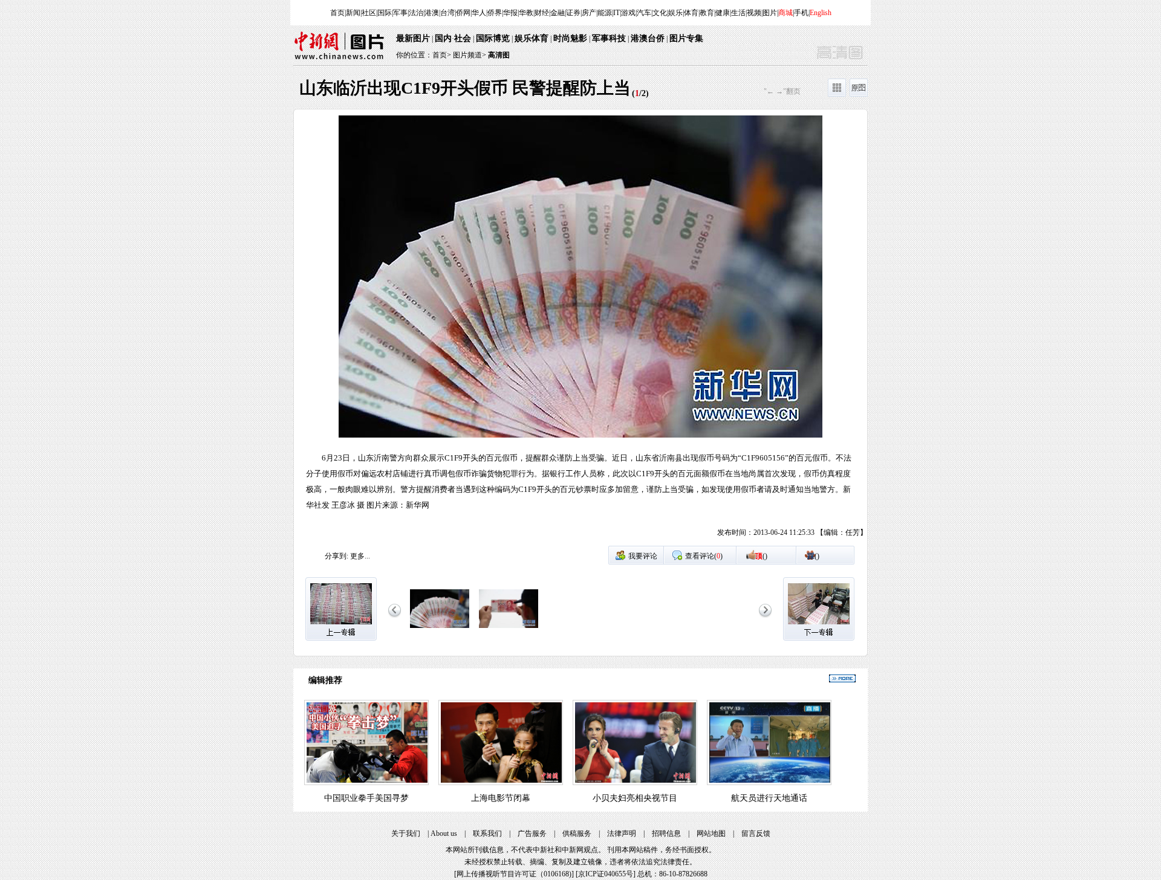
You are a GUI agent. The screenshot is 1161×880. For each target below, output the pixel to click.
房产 (589, 12)
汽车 (644, 12)
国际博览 (493, 38)
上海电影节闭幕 (500, 798)
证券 (573, 12)
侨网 (463, 12)
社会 (462, 38)
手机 (801, 12)
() (761, 556)
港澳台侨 (648, 38)
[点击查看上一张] (437, 330)
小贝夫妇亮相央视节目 (635, 798)
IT (616, 12)
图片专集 (686, 38)
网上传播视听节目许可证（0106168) (514, 874)
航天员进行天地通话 (769, 798)
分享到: (336, 556)
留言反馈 (755, 833)
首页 (337, 12)
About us (444, 833)
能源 (604, 12)
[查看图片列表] (837, 94)
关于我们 (405, 833)
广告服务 (532, 833)
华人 (479, 12)
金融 (557, 12)
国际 (384, 12)
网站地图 (711, 833)
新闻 (353, 12)
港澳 (431, 12)
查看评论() (704, 556)
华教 (526, 12)
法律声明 (621, 833)
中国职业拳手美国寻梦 (366, 798)
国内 (443, 38)
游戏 (628, 12)
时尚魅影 (570, 38)
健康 (722, 12)
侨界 (494, 12)
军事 (400, 12)
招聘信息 (666, 833)
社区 (369, 12)
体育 (691, 12)
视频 (754, 12)
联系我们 (487, 833)
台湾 (447, 12)
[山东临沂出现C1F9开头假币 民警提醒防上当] (439, 628)
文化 (659, 12)
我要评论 (642, 556)
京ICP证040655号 (605, 874)
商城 (785, 12)
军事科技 (609, 38)
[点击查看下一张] (723, 330)
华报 (510, 12)
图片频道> (469, 55)
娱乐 (675, 12)
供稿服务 (576, 833)
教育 (707, 12)
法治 (416, 12)
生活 (738, 12)
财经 (542, 12)
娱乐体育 (531, 38)
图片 (770, 12)
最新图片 (413, 38)
